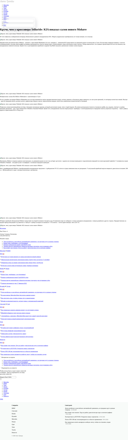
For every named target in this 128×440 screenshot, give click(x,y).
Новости (2, 339)
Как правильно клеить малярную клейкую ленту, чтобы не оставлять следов (23, 354)
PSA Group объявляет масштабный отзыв (13, 330)
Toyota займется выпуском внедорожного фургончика (17, 336)
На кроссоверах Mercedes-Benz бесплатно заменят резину (18, 295)
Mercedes (6, 5)
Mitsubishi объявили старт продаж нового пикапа (15, 313)
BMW (5, 6)
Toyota (5, 13)
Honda (5, 14)
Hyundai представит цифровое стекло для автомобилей (17, 327)
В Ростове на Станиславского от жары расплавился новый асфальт (21, 256)
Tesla (4, 8)
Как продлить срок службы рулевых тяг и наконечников (18, 298)
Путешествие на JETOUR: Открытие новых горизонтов (17, 348)
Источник (3, 228)
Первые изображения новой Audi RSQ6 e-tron (17, 244)
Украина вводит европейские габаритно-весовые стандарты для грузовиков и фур (27, 246)
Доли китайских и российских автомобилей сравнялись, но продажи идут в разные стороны (31, 241)
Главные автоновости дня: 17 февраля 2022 (14, 283)
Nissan (5, 9)
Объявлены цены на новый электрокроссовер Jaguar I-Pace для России (22, 262)
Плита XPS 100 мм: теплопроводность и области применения (19, 351)
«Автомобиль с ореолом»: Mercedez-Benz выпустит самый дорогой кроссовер (24, 316)
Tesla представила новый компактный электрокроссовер (18, 319)
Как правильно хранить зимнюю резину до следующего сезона (20, 310)
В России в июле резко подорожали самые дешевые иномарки (19, 265)
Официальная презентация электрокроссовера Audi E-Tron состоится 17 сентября (25, 259)
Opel (4, 17)
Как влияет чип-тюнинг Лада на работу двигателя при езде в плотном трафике (27, 248)
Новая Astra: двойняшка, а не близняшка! (15, 243)
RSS (1, 254)
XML (1, 399)
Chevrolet (6, 16)
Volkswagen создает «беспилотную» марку (13, 333)
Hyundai (5, 11)
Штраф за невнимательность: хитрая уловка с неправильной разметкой (22, 301)
